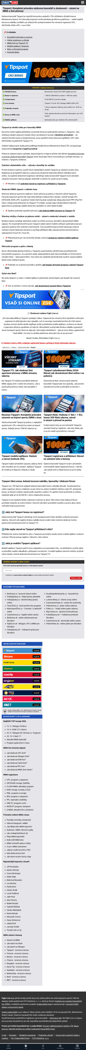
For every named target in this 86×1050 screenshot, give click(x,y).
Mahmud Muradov (14, 880)
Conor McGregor (13, 873)
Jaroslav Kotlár (13, 927)
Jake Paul (11, 897)
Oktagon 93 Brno (19, 726)
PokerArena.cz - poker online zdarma (61, 606)
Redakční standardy (27, 1035)
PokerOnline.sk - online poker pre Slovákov (63, 624)
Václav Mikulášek (14, 910)
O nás (4, 1035)
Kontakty (13, 1035)
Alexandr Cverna (14, 917)
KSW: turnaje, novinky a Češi (18, 790)
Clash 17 (17, 736)
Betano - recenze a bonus (17, 957)
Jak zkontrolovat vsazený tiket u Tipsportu (53, 286)
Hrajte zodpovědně (10, 1012)
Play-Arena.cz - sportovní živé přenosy (62, 612)
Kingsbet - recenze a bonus (18, 963)
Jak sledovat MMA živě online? (20, 770)
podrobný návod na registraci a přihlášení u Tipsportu (43, 184)
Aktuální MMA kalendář (16, 739)
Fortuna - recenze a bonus (17, 953)
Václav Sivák (12, 890)
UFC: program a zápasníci (17, 780)
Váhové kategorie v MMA (17, 823)
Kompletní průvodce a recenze (19, 37)
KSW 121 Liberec (20, 729)
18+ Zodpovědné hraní (20, 1038)
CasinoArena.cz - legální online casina (22, 615)
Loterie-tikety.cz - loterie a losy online (61, 600)
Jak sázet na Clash (14, 943)
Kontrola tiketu (13, 52)
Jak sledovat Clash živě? (17, 763)
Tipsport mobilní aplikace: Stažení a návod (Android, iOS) (19, 457)
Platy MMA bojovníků (15, 836)
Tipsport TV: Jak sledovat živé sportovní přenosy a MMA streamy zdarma (19, 373)
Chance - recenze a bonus (17, 960)
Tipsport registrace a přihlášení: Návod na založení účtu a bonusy (64, 457)
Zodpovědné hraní (44, 1004)
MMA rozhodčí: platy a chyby (19, 843)
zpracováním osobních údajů (22, 575)
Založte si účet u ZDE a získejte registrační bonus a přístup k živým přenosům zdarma (39, 343)
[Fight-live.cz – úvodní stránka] (10, 2)
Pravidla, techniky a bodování (19, 820)
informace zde (56, 1018)
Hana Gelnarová (13, 920)
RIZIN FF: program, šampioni (18, 806)
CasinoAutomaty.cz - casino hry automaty (63, 603)
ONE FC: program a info (16, 803)
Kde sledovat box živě (16, 853)
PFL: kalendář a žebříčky (17, 800)
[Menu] (82, 2)
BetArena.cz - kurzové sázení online (22, 594)
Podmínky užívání (45, 1035)
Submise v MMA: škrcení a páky (20, 830)
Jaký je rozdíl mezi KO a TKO (18, 850)
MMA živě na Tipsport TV (17, 43)
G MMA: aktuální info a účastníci (20, 810)
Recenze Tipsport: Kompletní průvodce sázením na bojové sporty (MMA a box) (22, 416)
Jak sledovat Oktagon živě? (18, 756)
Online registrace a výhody (18, 40)
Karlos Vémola (13, 870)
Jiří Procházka (12, 867)
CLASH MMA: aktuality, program (20, 786)
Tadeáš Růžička (13, 907)
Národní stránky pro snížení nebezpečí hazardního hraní (32, 1029)
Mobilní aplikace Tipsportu (18, 46)
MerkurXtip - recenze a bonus (19, 973)
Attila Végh (11, 877)
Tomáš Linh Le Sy (14, 930)
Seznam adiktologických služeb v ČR (58, 1026)
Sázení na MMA (13, 940)
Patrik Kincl (11, 887)
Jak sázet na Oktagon (16, 947)
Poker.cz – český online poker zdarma (62, 609)
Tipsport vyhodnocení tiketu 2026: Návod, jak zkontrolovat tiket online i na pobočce (64, 373)
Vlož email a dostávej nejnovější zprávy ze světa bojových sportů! (23, 565)
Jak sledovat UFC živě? (16, 753)
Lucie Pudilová (13, 893)
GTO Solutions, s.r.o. (40, 1038)
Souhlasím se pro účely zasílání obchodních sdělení (30, 575)
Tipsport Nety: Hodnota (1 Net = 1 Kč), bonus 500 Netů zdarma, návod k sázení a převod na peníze (63, 418)
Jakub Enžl (11, 923)
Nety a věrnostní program (17, 49)
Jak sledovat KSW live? (16, 760)
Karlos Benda (12, 913)
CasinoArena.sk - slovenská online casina (63, 621)
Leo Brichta (11, 883)
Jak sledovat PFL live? (16, 766)
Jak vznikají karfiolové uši (17, 833)
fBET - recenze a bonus (16, 980)
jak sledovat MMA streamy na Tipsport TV (57, 211)
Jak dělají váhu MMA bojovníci (19, 826)
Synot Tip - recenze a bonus (18, 967)
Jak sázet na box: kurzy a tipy (19, 856)
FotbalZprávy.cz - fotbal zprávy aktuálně (23, 597)
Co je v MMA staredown (17, 846)
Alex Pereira (12, 900)
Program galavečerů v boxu (18, 743)
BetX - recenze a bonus (16, 977)
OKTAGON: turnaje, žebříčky (18, 783)
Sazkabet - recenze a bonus (18, 970)
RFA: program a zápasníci (17, 796)
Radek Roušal (12, 903)
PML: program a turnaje (16, 793)
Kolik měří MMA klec (15, 840)
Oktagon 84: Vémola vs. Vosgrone (27, 733)
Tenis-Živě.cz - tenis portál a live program (24, 606)
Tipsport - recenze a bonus (18, 950)
